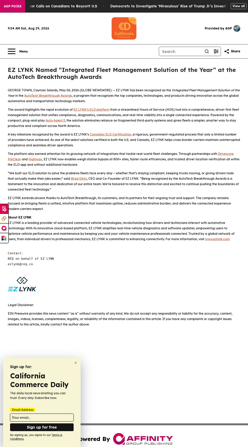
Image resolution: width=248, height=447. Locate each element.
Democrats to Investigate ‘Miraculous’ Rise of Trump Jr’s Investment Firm (177, 6)
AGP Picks (12, 6)
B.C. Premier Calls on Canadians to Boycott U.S (55, 6)
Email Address (22, 410)
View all (238, 6)
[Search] (206, 51)
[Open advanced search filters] (216, 51)
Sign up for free (42, 427)
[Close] (76, 363)
